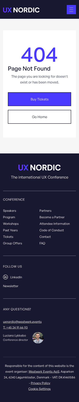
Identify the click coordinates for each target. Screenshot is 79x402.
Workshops (11, 223)
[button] (71, 9)
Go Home (39, 117)
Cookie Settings (39, 389)
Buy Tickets (40, 99)
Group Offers (12, 243)
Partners (45, 210)
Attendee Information (55, 223)
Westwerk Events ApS (44, 371)
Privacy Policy (40, 383)
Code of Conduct (52, 230)
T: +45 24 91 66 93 (15, 327)
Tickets (8, 236)
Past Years (10, 230)
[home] (21, 10)
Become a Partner (52, 217)
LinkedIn (16, 277)
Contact (45, 236)
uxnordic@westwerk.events (22, 322)
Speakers (9, 210)
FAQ (42, 243)
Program (9, 217)
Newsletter (10, 286)
